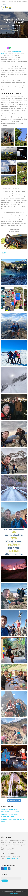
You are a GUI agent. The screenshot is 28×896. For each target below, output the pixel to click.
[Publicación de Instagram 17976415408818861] (14, 488)
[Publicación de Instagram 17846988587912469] (14, 461)
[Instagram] (9, 868)
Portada (3, 28)
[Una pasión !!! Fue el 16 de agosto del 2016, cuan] (14, 758)
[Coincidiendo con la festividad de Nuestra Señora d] (14, 623)
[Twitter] (5, 868)
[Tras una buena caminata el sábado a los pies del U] (14, 677)
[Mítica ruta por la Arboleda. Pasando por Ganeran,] (14, 434)
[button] (7, 137)
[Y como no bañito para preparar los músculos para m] (14, 785)
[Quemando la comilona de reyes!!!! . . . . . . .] (14, 515)
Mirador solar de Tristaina (7, 816)
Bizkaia (3, 252)
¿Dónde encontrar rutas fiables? (9, 814)
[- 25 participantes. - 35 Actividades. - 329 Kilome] (14, 542)
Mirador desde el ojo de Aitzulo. (9, 809)
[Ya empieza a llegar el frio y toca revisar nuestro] (14, 299)
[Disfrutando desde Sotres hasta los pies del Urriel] (14, 704)
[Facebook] (2, 868)
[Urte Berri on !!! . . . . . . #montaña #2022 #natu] (14, 569)
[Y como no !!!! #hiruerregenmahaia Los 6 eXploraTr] (14, 731)
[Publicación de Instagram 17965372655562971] (14, 272)
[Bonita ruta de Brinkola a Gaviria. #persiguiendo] (14, 596)
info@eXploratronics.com (11, 858)
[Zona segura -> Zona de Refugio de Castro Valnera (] (14, 353)
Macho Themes (14, 893)
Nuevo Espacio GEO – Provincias (10, 811)
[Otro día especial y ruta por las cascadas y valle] (14, 650)
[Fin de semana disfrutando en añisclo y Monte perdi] (14, 326)
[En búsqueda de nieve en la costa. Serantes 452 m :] (14, 407)
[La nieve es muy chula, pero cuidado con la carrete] (14, 380)
